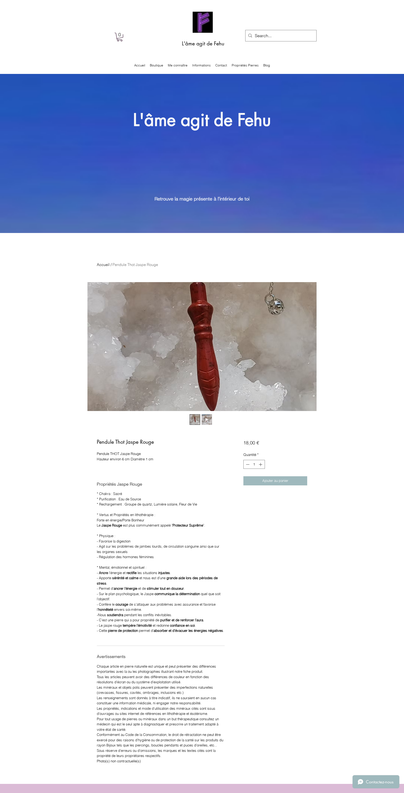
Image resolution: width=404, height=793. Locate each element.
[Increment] (261, 464)
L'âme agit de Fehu (203, 43)
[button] (120, 37)
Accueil (103, 264)
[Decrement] (247, 464)
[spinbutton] (254, 464)
